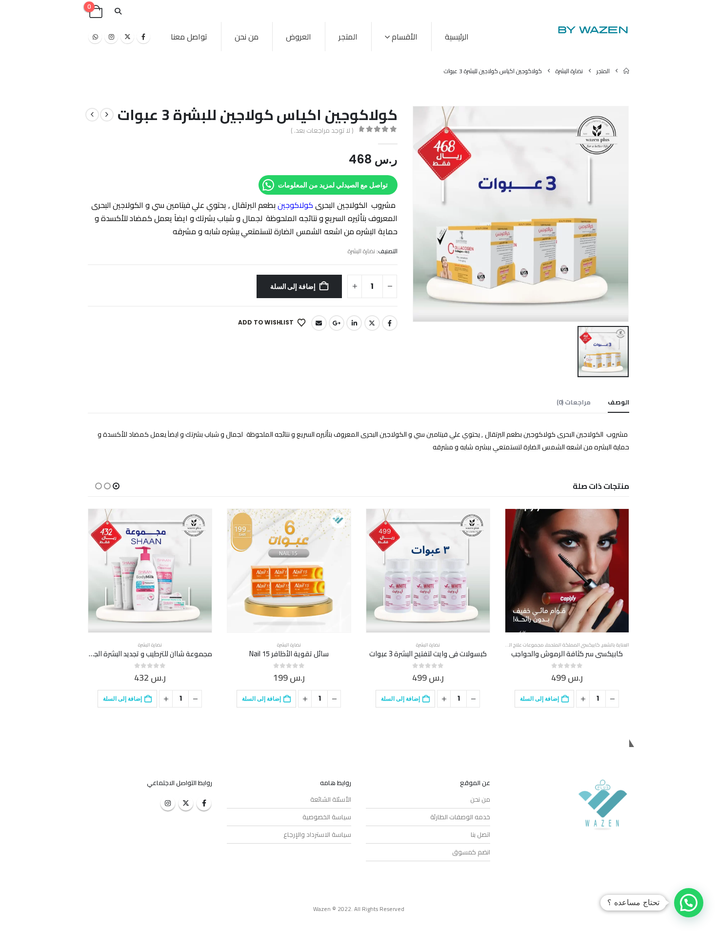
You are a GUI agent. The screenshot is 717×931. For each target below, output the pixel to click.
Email (319, 323)
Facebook (390, 323)
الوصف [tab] (618, 402)
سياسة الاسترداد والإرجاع (317, 834)
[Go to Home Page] (626, 71)
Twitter (372, 323)
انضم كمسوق (471, 852)
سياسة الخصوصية (326, 817)
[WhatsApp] (95, 36)
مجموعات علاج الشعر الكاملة (514, 644)
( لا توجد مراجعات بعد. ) (322, 130)
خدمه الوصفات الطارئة (460, 817)
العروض (298, 36)
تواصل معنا (189, 36)
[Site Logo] (592, 29)
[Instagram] (111, 36)
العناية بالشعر (615, 644)
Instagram (167, 803)
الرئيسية (457, 36)
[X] (127, 36)
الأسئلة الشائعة (330, 799)
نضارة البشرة (361, 251)
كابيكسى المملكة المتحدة (573, 644)
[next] (92, 114)
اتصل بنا (480, 834)
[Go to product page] (567, 570)
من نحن (247, 36)
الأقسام (405, 36)
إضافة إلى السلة (293, 286)
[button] (118, 11)
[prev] (107, 114)
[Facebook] (143, 36)
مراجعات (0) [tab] (574, 402)
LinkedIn (354, 323)
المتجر (348, 36)
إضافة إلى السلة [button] (539, 698)
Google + (336, 323)
